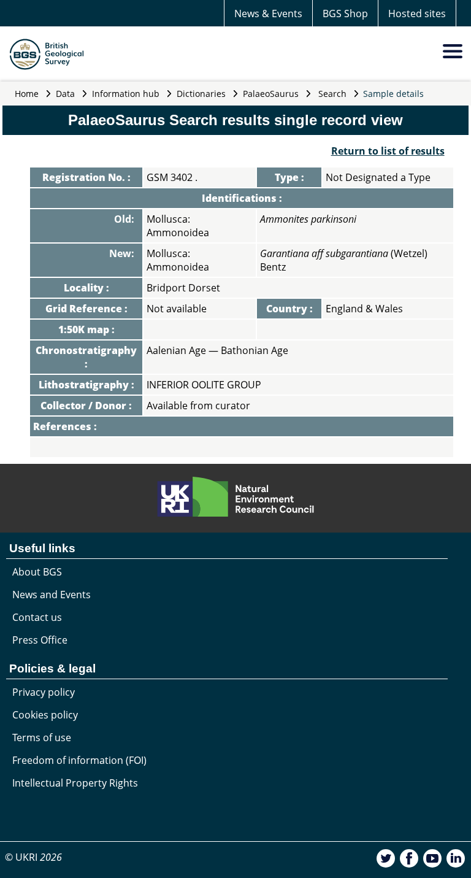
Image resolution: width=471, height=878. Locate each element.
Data (65, 93)
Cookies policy (45, 715)
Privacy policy (43, 692)
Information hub (125, 93)
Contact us (37, 617)
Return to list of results (388, 151)
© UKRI (33, 857)
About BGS (37, 572)
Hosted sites (417, 13)
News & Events (268, 13)
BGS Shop (345, 13)
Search (332, 93)
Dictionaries (201, 93)
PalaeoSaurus (271, 93)
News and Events (51, 594)
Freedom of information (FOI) (79, 760)
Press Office (39, 640)
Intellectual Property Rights (75, 783)
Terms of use (41, 737)
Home (27, 93)
